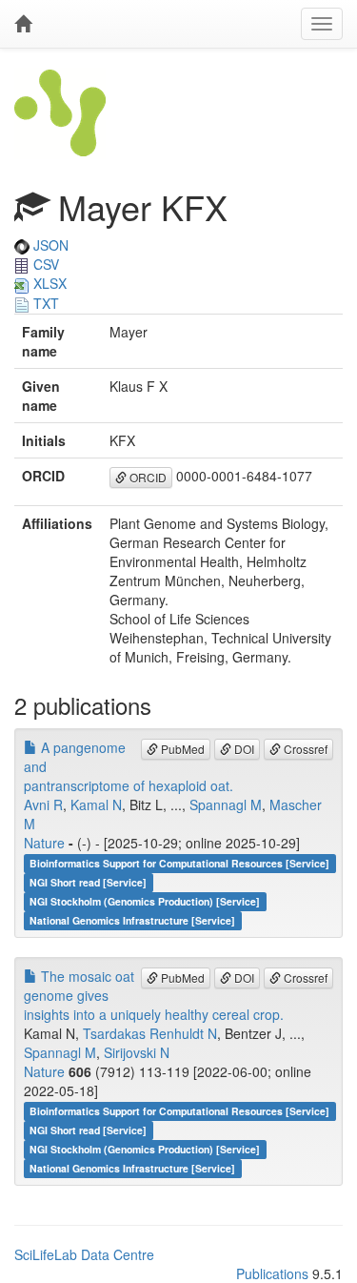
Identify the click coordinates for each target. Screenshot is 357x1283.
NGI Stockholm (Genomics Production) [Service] (145, 901)
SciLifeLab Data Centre (84, 1254)
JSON (49, 245)
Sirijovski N (136, 1052)
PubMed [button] (181, 749)
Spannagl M (225, 804)
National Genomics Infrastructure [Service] (132, 920)
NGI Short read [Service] (88, 882)
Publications (272, 1273)
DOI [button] (242, 749)
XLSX (48, 283)
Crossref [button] (304, 749)
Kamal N (96, 804)
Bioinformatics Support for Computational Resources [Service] (179, 863)
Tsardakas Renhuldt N (150, 1033)
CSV (44, 264)
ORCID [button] (147, 477)
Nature (44, 842)
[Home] (23, 24)
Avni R (43, 804)
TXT (44, 303)
